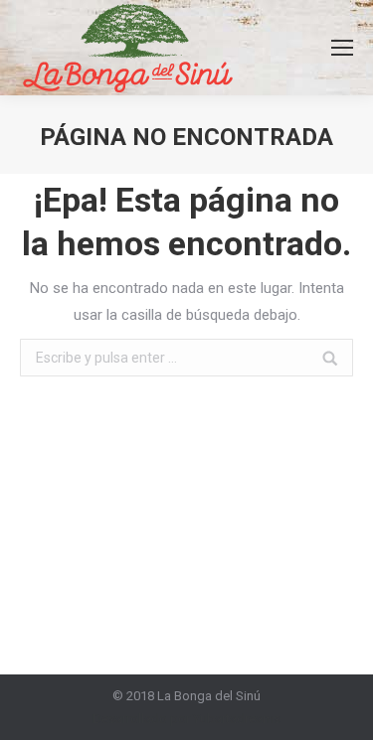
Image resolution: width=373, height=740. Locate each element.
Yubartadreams (236, 718)
